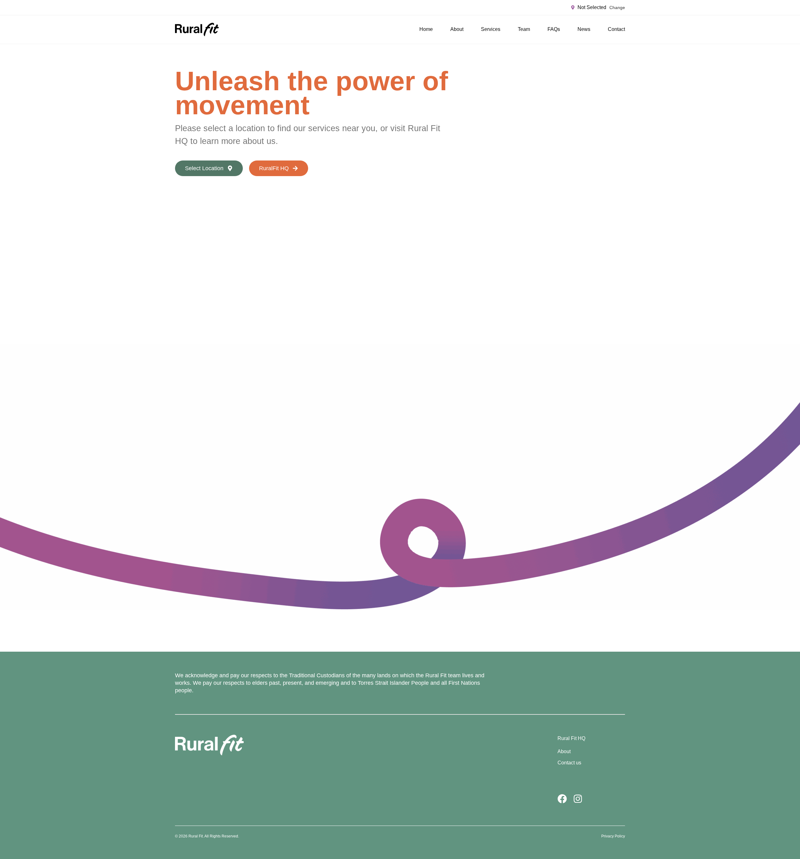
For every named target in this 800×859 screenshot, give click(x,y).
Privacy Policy (613, 836)
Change (617, 7)
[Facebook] (562, 798)
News (584, 29)
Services (490, 29)
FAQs (554, 29)
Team (524, 29)
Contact (616, 29)
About (456, 29)
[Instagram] (577, 798)
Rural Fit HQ (571, 738)
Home (426, 29)
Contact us (569, 762)
